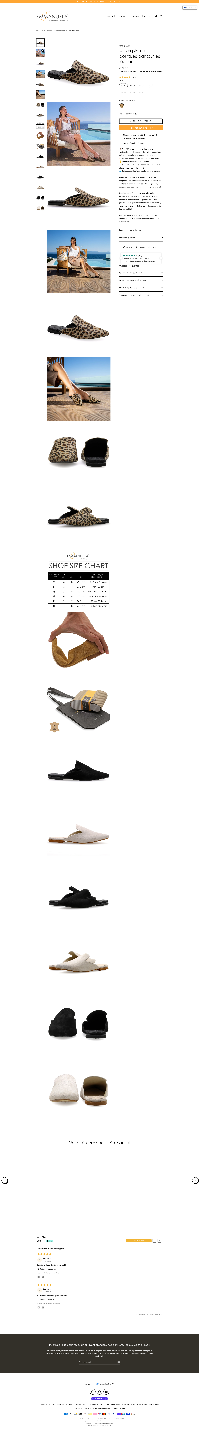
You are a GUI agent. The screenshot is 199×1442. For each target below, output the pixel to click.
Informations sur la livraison (130, 230)
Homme (135, 16)
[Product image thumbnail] (40, 53)
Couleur (127, 100)
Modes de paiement (90, 1404)
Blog (144, 16)
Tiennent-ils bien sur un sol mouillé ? (134, 295)
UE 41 (132, 93)
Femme (122, 16)
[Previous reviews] (121, 258)
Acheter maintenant (141, 128)
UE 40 (123, 93)
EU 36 (123, 86)
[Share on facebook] (38, 1277)
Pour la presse (154, 1404)
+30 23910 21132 (91, 1423)
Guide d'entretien (128, 1404)
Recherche (43, 1404)
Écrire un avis (139, 1240)
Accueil (111, 16)
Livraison (78, 1404)
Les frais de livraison (137, 72)
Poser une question (127, 237)
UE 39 (151, 86)
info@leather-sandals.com (105, 1423)
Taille (121, 80)
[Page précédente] (4, 1180)
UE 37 (132, 86)
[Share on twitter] (42, 1277)
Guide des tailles (113, 1404)
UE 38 (141, 86)
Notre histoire (142, 1404)
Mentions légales (119, 1408)
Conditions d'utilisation (82, 1408)
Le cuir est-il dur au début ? (130, 272)
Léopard (121, 106)
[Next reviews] (161, 258)
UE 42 (141, 93)
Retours (102, 1404)
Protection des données (101, 1408)
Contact (52, 1404)
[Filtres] (154, 1241)
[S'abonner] (118, 1362)
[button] (125, 77)
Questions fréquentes (65, 1404)
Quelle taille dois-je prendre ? (131, 287)
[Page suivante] (195, 1180)
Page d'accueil (40, 31)
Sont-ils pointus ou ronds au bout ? (133, 280)
